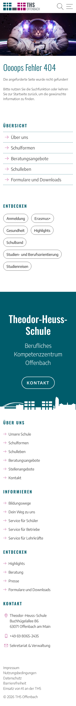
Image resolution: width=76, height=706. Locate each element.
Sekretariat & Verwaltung (30, 645)
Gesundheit (15, 230)
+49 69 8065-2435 (24, 636)
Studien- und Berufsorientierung (32, 254)
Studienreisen (17, 266)
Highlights (42, 230)
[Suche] (60, 6)
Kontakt (38, 382)
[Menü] (69, 6)
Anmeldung (15, 218)
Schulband (14, 242)
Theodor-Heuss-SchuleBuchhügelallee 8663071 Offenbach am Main (30, 621)
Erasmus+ (42, 218)
